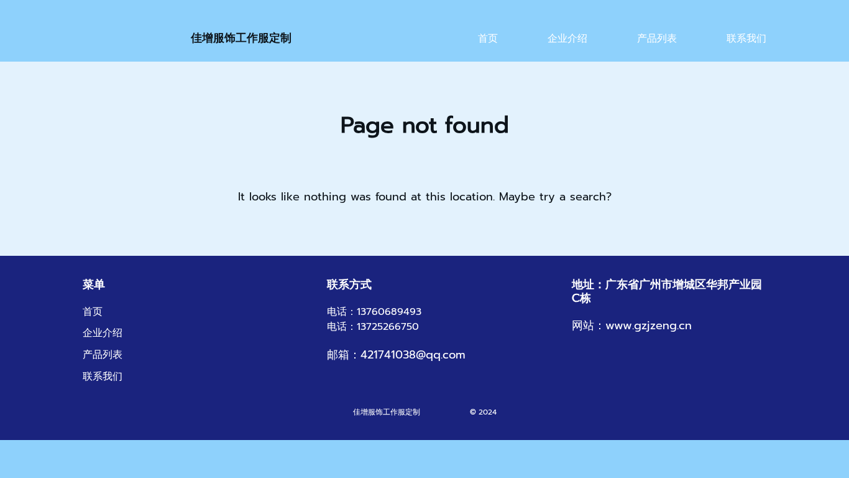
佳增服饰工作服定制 (241, 38)
